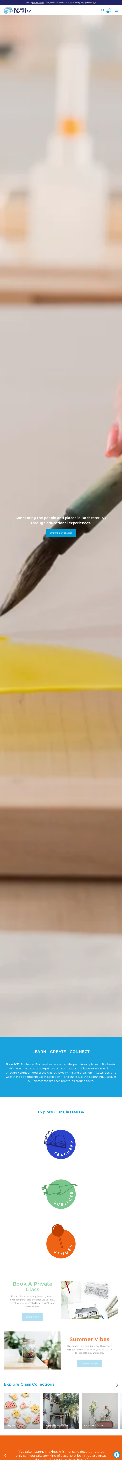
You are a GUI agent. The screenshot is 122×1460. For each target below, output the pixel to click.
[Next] (105, 2)
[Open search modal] (102, 10)
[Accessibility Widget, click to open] (116, 1454)
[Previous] (17, 2)
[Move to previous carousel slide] (108, 1385)
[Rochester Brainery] (17, 10)
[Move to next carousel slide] (115, 1385)
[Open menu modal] (116, 10)
